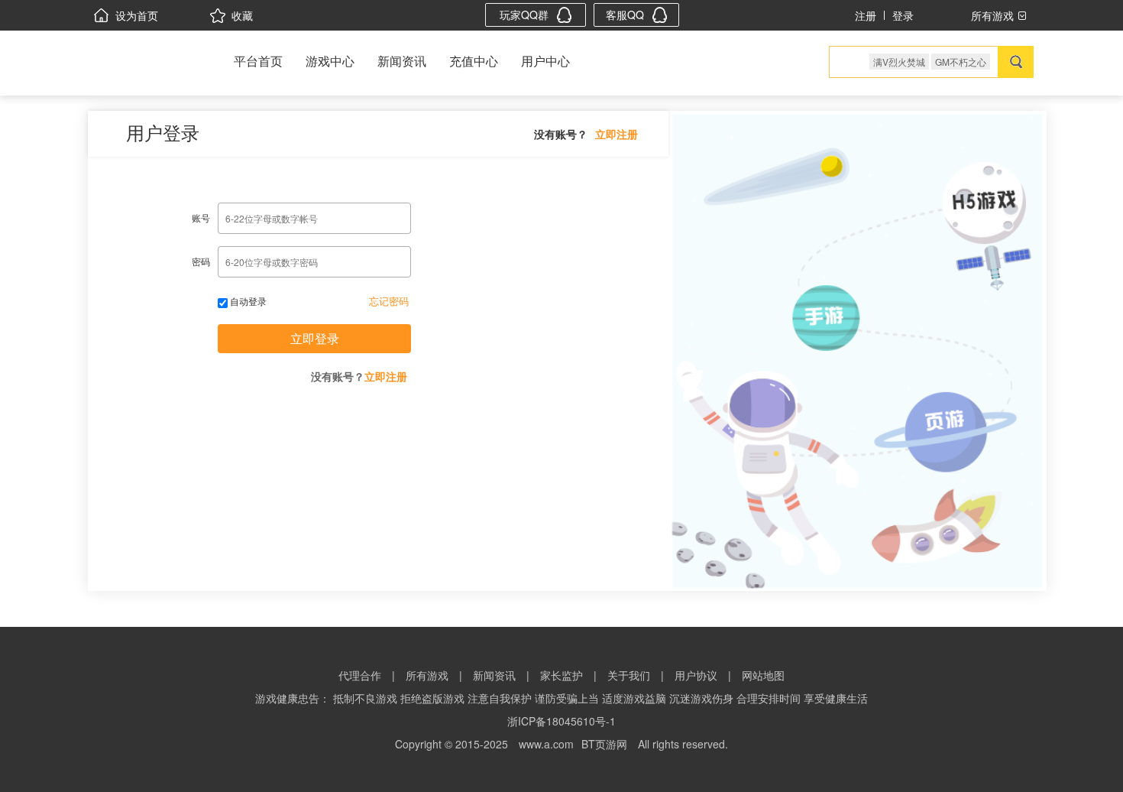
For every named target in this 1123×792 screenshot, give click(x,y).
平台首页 (258, 61)
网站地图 (763, 675)
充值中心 (473, 61)
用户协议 (696, 675)
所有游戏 (427, 675)
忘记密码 (389, 301)
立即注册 (616, 133)
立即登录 (314, 338)
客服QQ (625, 14)
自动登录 (247, 300)
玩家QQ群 (524, 14)
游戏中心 (330, 61)
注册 (865, 15)
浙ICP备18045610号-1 (561, 721)
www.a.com (546, 743)
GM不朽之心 (960, 61)
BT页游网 (604, 743)
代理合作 (359, 675)
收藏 (242, 15)
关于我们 (628, 675)
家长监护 (561, 675)
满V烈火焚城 (899, 61)
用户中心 (545, 61)
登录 (903, 15)
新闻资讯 (401, 61)
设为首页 (136, 15)
